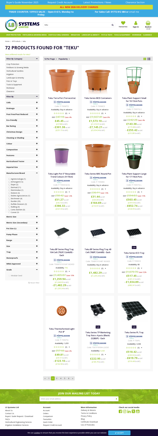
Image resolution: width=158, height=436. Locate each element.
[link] (120, 411)
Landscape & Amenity (15, 78)
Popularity (63, 59)
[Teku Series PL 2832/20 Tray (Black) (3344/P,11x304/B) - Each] (134, 311)
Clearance (10, 91)
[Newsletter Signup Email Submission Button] (116, 398)
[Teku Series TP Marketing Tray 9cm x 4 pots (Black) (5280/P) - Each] (98, 311)
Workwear (10, 88)
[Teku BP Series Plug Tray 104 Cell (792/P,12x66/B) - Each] (62, 231)
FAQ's (7, 419)
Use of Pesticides (88, 425)
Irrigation (10, 74)
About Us (9, 410)
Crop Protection (12, 64)
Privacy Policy (86, 416)
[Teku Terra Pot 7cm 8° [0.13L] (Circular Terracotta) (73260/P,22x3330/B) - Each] (62, 80)
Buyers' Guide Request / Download (19, 416)
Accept (120, 433)
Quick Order (48, 422)
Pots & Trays (11, 81)
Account (46, 410)
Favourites (47, 419)
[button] (62, 113)
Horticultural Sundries (14, 71)
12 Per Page (49, 59)
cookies (37, 433)
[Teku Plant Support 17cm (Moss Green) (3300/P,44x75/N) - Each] (134, 155)
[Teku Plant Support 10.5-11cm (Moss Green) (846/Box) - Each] (134, 80)
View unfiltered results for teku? (17, 54)
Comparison (48, 416)
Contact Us (9, 413)
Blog (83, 419)
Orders (46, 413)
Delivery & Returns (88, 410)
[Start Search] (112, 24)
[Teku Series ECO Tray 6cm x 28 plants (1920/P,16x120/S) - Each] (134, 231)
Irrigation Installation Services (17, 425)
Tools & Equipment (14, 84)
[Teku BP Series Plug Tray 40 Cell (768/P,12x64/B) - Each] (98, 231)
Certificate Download (89, 422)
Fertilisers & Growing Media (17, 67)
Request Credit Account (52, 425)
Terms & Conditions (89, 413)
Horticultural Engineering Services (18, 422)
